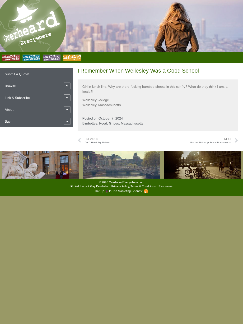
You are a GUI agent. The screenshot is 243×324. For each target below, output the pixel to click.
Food (103, 123)
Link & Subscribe (17, 98)
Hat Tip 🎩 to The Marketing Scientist (118, 191)
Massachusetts (132, 123)
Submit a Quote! (17, 74)
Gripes (114, 123)
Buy (7, 121)
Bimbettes (89, 123)
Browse (10, 86)
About (9, 109)
